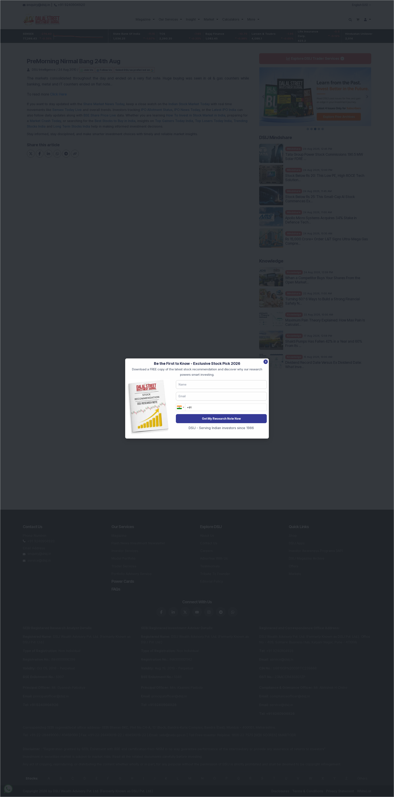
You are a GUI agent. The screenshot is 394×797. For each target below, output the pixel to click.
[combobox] (180, 407)
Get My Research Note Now (221, 418)
